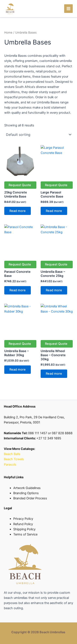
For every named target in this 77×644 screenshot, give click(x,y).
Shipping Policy (24, 529)
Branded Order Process (30, 498)
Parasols (10, 464)
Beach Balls (12, 454)
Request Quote (20, 185)
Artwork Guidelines (27, 488)
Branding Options (26, 493)
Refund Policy (23, 524)
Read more (17, 211)
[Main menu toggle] (68, 8)
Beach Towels (14, 459)
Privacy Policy (23, 519)
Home (8, 32)
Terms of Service (25, 534)
